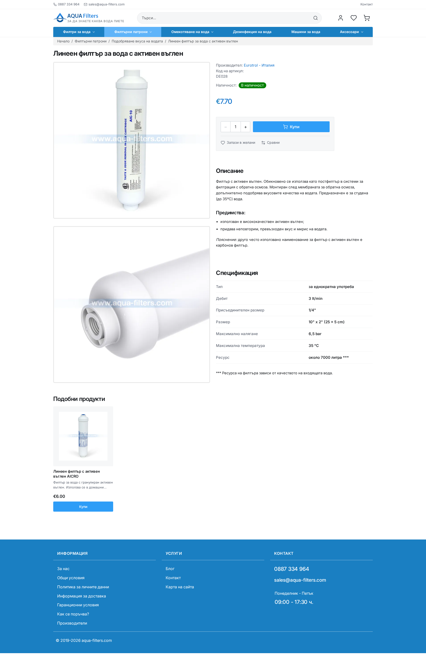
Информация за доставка (81, 595)
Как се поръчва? (73, 613)
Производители (72, 623)
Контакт (366, 4)
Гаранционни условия (78, 604)
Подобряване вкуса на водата (137, 41)
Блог (170, 568)
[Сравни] (107, 420)
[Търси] (315, 18)
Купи (83, 506)
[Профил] (341, 18)
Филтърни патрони (90, 41)
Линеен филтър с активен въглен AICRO (76, 474)
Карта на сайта (180, 586)
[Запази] (107, 411)
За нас (63, 568)
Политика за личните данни (83, 586)
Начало (63, 41)
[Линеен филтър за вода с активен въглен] (131, 140)
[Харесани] (354, 18)
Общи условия (71, 577)
